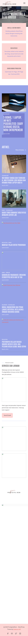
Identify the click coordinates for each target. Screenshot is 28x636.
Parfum (8, 272)
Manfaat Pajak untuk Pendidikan (14, 245)
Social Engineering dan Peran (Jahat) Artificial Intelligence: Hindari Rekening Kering (13, 309)
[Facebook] (7, 633)
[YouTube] (12, 633)
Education (4, 242)
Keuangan (4, 304)
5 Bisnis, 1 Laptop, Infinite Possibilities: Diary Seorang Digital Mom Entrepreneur (13, 123)
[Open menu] (24, 3)
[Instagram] (20, 633)
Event (3, 210)
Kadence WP (17, 629)
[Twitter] (16, 633)
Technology (6, 114)
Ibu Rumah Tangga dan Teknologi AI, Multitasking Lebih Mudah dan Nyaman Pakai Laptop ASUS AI (14, 180)
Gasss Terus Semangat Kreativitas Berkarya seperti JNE (14, 213)
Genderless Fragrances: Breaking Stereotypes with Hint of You (14, 276)
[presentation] (14, 102)
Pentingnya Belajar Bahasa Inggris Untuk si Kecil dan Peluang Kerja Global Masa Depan (14, 344)
